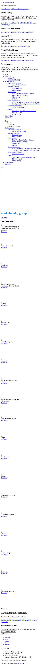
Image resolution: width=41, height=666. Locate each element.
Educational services (14, 83)
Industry (10, 109)
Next (5, 609)
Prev (2, 609)
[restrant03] (4, 622)
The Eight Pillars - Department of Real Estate (25, 104)
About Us (7, 76)
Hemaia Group (16, 90)
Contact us (8, 118)
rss (5, 643)
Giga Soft (21, 663)
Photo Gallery (9, 116)
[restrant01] (33, 620)
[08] (11, 620)
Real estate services (14, 100)
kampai (14, 99)
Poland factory (16, 114)
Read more (4, 232)
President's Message (14, 80)
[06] (8, 620)
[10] (14, 620)
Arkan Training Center (19, 85)
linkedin (7, 644)
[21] (20, 620)
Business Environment (15, 105)
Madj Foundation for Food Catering (23, 93)
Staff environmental (18, 107)
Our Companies (9, 81)
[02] (2, 620)
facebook (7, 637)
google (7, 641)
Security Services (13, 86)
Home (6, 74)
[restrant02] (26, 620)
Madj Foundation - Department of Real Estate (26, 102)
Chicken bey (16, 97)
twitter (6, 639)
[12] (17, 620)
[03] (5, 620)
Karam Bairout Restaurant (20, 95)
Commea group (17, 88)
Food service (12, 92)
